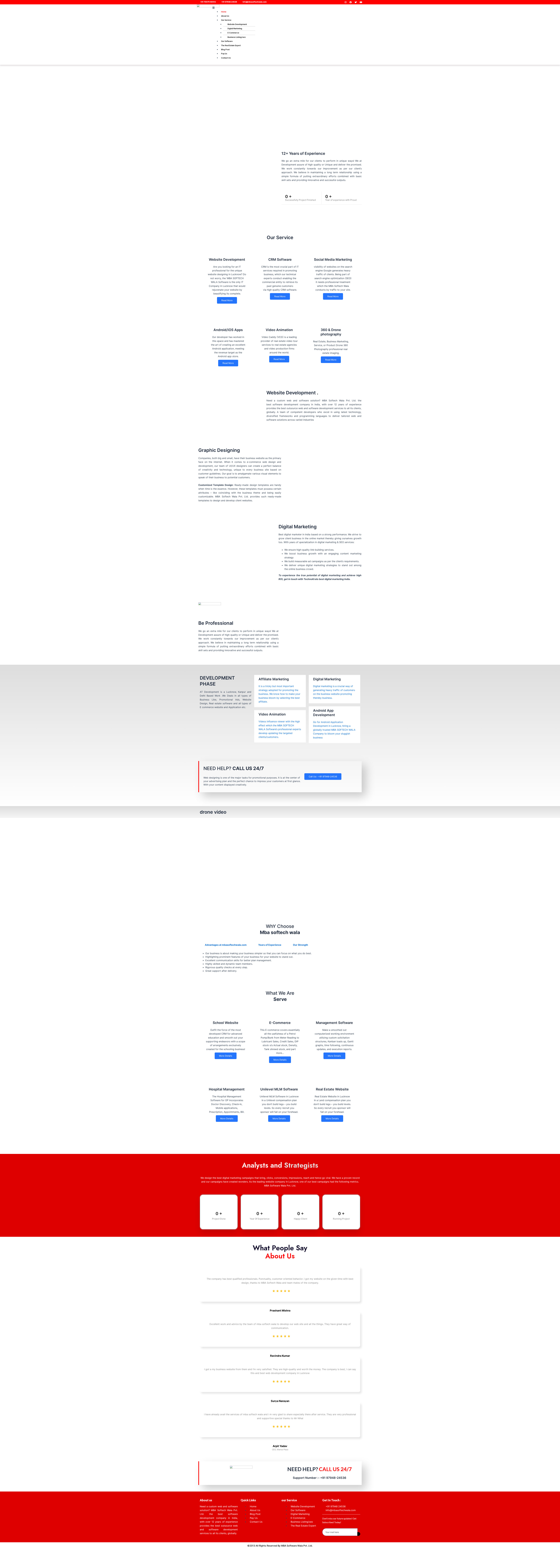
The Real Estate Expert (231, 45)
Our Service (226, 20)
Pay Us (224, 54)
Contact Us (226, 58)
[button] (287, 8)
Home (223, 12)
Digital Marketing (235, 28)
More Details (225, 1055)
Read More (227, 300)
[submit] (358, 1534)
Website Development (237, 24)
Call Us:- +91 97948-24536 (323, 776)
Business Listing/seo (237, 37)
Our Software (227, 41)
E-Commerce (233, 33)
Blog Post (225, 49)
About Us (225, 16)
